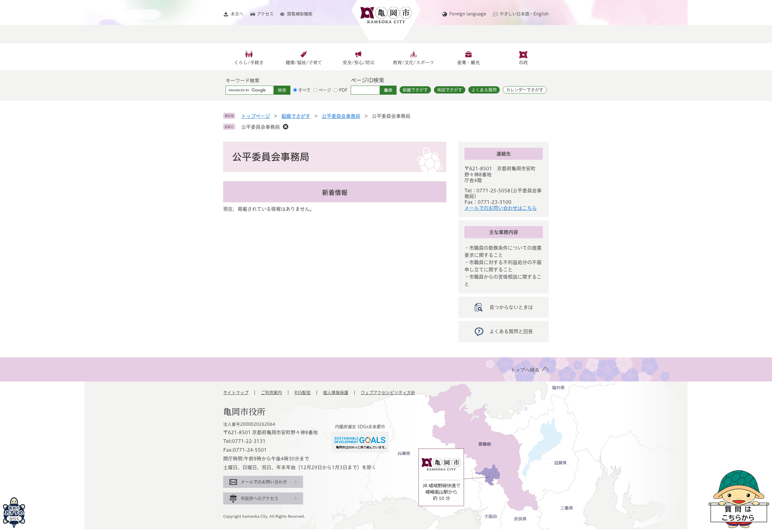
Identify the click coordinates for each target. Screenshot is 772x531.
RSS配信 (302, 392)
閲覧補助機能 (299, 14)
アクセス (265, 14)
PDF (343, 90)
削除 (285, 126)
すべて (304, 90)
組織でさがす (415, 90)
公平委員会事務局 (341, 116)
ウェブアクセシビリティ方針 (388, 392)
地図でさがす (449, 90)
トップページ (255, 116)
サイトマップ (235, 392)
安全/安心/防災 (359, 62)
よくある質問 (484, 90)
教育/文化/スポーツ (413, 62)
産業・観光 (468, 62)
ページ (324, 90)
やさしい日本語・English (524, 14)
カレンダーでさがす (524, 90)
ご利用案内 (271, 392)
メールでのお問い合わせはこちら (500, 208)
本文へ (237, 14)
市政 (523, 62)
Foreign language (467, 14)
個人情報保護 (335, 392)
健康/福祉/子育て (304, 62)
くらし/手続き (249, 62)
